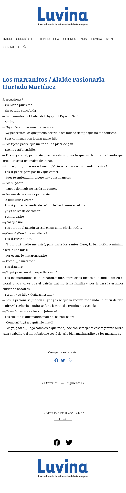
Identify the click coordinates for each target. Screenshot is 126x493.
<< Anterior (50, 383)
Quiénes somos (75, 39)
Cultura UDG (63, 419)
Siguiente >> (75, 383)
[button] (25, 47)
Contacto (11, 47)
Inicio (7, 39)
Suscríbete (25, 39)
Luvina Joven (102, 39)
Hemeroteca (49, 39)
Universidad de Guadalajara (63, 413)
